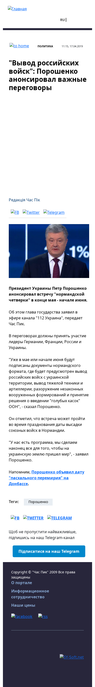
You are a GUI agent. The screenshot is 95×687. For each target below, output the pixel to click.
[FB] (15, 212)
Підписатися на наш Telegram (49, 551)
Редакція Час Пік (24, 200)
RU (62, 19)
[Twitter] (31, 212)
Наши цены (23, 605)
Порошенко (38, 501)
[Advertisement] (47, 141)
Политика (45, 46)
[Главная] (17, 8)
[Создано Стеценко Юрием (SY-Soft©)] (72, 656)
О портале (21, 582)
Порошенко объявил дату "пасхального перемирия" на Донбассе (46, 477)
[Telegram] (54, 212)
